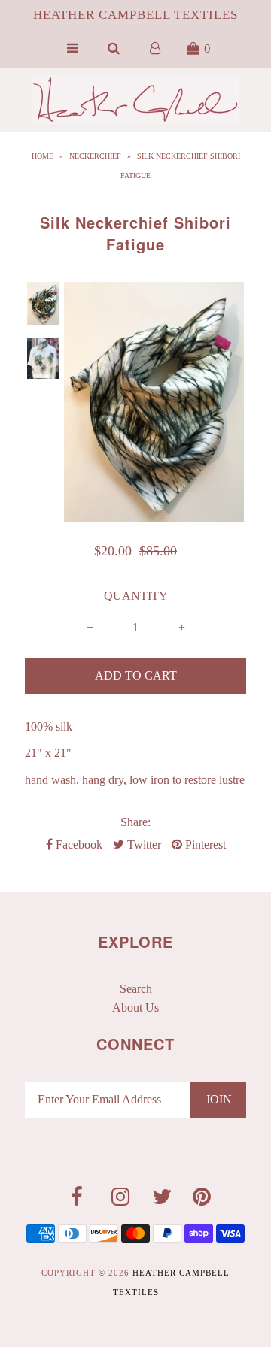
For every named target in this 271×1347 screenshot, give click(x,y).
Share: (135, 822)
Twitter (142, 844)
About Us (135, 1007)
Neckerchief (95, 156)
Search (136, 988)
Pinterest (204, 844)
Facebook (77, 844)
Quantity (136, 595)
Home (42, 156)
